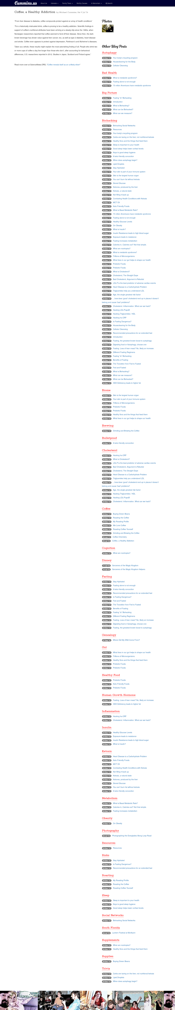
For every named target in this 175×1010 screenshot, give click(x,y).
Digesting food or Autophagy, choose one (129, 344)
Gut (104, 647)
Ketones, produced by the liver (125, 187)
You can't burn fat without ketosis (126, 179)
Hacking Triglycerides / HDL (124, 313)
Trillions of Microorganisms (124, 256)
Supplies (107, 956)
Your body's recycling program (125, 57)
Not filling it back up (121, 194)
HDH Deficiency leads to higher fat (127, 383)
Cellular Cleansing (120, 65)
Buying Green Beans (121, 513)
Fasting (107, 576)
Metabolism (109, 798)
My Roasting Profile (121, 521)
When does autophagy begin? (125, 160)
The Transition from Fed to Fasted (127, 363)
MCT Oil (116, 202)
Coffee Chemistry (120, 537)
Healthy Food (111, 675)
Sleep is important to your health (126, 144)
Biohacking (109, 120)
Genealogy (109, 635)
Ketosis (107, 751)
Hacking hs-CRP (119, 317)
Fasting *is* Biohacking (122, 98)
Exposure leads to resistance (124, 237)
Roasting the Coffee (121, 517)
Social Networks (113, 915)
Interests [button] (54, 3)
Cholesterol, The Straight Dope (125, 275)
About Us (44, 3)
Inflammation (111, 711)
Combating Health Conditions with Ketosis (130, 198)
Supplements (110, 940)
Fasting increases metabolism (125, 240)
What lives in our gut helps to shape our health (132, 260)
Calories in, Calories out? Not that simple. (130, 244)
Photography (110, 831)
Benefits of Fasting (120, 360)
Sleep (105, 895)
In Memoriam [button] (96, 3)
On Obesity (117, 225)
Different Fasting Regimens (124, 352)
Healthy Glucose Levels (122, 221)
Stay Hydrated (119, 167)
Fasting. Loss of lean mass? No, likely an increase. (133, 348)
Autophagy (109, 53)
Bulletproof (109, 438)
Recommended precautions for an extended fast (132, 333)
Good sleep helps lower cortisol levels (128, 148)
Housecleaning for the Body (124, 61)
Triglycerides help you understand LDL (128, 290)
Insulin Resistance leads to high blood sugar (131, 233)
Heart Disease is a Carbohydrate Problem (130, 287)
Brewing (108, 425)
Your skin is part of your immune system (129, 171)
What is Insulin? (119, 229)
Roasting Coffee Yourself (123, 529)
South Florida (111, 928)
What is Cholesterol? (121, 271)
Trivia (106, 968)
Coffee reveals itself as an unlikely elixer (63, 64)
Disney (107, 560)
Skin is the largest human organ (126, 175)
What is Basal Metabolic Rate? (125, 210)
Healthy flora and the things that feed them (130, 141)
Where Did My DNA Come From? (126, 640)
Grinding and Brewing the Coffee (126, 430)
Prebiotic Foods (119, 267)
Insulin (106, 727)
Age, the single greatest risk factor (127, 294)
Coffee (106, 509)
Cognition (108, 548)
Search (109, 3)
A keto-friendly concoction (123, 156)
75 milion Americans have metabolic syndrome (132, 85)
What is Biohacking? (121, 105)
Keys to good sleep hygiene (124, 152)
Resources (117, 129)
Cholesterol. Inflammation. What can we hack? (132, 306)
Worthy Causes (82, 3)
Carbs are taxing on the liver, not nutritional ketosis (133, 137)
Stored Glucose (119, 183)
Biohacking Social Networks (124, 125)
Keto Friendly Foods (121, 206)
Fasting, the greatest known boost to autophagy (132, 340)
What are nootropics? (121, 248)
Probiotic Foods (119, 264)
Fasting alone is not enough (124, 81)
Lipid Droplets (118, 164)
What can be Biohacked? (123, 109)
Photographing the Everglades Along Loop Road (131, 835)
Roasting (108, 875)
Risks (105, 855)
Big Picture (109, 93)
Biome (106, 390)
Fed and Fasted (119, 367)
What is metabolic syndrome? (125, 77)
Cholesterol (109, 450)
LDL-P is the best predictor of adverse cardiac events (134, 283)
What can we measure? (122, 113)
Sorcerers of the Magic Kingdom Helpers (128, 569)
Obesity (107, 818)
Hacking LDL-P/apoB (121, 310)
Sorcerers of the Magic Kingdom (125, 565)
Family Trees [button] (66, 3)
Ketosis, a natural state (122, 191)
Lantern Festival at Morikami (123, 932)
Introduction (118, 101)
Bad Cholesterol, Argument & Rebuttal (128, 279)
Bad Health (109, 73)
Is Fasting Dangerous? (122, 321)
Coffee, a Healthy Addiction (123, 540)
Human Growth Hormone (119, 695)
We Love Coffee (119, 525)
